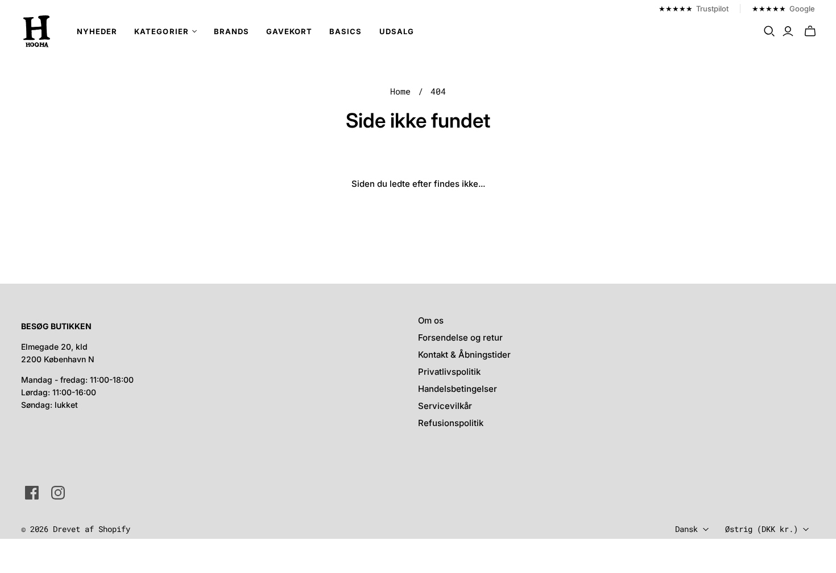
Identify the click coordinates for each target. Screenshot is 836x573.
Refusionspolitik (450, 423)
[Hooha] (37, 31)
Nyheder (97, 31)
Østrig (761, 528)
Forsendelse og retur (460, 337)
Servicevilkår (445, 405)
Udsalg (396, 31)
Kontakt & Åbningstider (464, 354)
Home (400, 91)
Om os (431, 320)
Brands (231, 31)
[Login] (788, 31)
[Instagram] (58, 493)
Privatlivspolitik (449, 371)
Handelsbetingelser (457, 388)
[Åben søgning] (769, 31)
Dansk (686, 528)
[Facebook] (32, 493)
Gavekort (289, 31)
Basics (345, 31)
